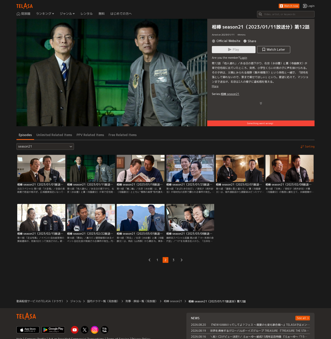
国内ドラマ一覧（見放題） (103, 301)
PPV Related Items (90, 135)
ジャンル (75, 301)
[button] (289, 6)
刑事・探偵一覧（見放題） (141, 301)
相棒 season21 (230, 94)
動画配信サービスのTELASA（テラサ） (40, 301)
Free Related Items (123, 135)
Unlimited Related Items (54, 135)
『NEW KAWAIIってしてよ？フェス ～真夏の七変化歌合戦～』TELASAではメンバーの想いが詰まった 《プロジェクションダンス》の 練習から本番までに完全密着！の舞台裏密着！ (260, 325)
